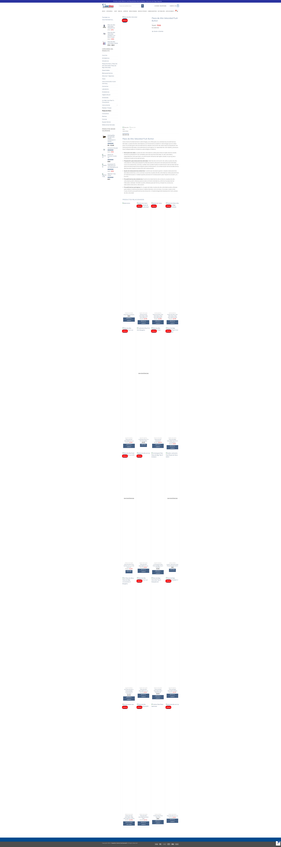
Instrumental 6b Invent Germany (109, 82)
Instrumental (106, 105)
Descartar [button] (165, 1)
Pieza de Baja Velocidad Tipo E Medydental (158, 691)
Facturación (161, 11)
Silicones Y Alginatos (108, 76)
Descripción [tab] (125, 134)
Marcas (120, 11)
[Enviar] (142, 6)
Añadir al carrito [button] (129, 319)
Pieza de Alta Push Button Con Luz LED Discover (129, 566)
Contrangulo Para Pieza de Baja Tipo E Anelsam (158, 566)
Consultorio (105, 113)
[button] (160, 6)
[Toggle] (117, 105)
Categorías (109, 11)
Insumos (104, 55)
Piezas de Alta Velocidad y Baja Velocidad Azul (143, 316)
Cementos (105, 86)
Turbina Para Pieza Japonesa (158, 816)
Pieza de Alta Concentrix (158, 440)
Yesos (103, 79)
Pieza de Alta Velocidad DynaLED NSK (143, 817)
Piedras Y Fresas (106, 108)
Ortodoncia (105, 61)
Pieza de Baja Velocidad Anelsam (172, 690)
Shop (115, 11)
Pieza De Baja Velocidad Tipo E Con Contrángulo (172, 441)
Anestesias (105, 97)
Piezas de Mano (106, 110)
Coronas (104, 119)
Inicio (103, 11)
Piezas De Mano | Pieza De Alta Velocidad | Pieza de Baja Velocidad (109, 65)
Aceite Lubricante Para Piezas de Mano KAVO (172, 565)
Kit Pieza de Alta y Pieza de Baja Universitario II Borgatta (129, 691)
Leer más (143, 444)
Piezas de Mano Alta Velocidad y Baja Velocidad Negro (158, 316)
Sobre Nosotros (152, 11)
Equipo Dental (106, 122)
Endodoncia (105, 92)
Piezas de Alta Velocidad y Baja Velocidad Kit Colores (129, 817)
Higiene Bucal (106, 94)
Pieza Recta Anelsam (129, 314)
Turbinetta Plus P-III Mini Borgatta (143, 440)
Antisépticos (105, 58)
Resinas (104, 116)
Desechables (106, 70)
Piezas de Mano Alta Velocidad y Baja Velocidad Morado (172, 316)
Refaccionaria (133, 11)
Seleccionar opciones (129, 823)
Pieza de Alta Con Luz (172, 815)
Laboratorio (105, 89)
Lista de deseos (170, 11)
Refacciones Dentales (108, 125)
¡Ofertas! (125, 11)
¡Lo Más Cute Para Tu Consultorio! (108, 101)
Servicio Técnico (142, 11)
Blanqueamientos (107, 73)
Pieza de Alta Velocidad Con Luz (129, 440)
